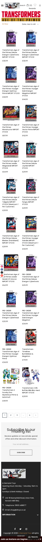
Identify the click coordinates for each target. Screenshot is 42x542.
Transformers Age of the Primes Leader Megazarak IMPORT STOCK (10, 164)
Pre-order (11, 156)
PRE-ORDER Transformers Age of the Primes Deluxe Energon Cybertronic (30, 278)
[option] (21, 16)
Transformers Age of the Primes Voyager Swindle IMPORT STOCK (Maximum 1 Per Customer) (30, 240)
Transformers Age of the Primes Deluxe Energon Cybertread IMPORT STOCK (30, 53)
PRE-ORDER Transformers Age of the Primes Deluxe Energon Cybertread (10, 314)
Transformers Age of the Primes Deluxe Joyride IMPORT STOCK (30, 164)
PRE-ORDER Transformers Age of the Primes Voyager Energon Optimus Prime (10, 354)
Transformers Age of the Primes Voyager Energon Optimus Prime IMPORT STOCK (11, 89)
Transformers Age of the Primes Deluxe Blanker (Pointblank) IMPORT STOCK (10, 239)
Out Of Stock (31, 120)
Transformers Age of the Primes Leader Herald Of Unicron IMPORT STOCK (10, 278)
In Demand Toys (25, 533)
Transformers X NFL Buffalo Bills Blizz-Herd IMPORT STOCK (31, 390)
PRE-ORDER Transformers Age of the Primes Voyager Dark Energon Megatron (30, 315)
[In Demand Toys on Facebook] (15, 529)
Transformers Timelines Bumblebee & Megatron (27, 352)
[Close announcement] (40, 539)
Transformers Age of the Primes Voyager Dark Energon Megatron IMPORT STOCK (30, 91)
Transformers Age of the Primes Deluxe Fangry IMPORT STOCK (30, 200)
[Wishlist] (35, 5)
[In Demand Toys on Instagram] (26, 529)
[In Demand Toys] (12, 5)
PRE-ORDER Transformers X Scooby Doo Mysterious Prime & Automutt (10, 392)
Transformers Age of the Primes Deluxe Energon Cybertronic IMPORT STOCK (10, 53)
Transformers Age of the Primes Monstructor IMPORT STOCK (10, 128)
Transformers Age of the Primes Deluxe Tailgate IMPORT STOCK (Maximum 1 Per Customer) (10, 202)
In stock (11, 45)
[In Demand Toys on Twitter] (20, 529)
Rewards (32, 8)
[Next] (35, 415)
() (30, 5)
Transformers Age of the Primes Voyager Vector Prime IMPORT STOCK (30, 128)
